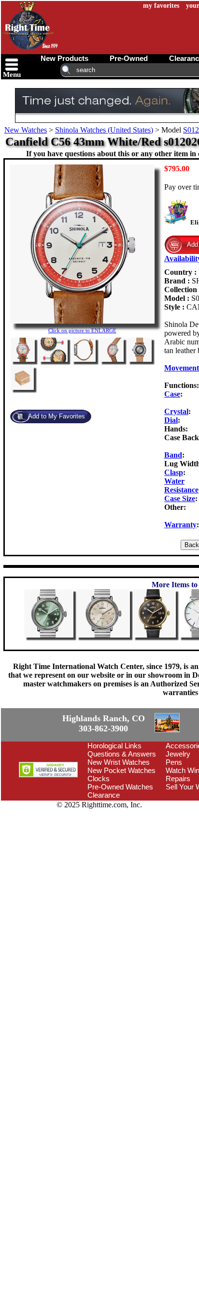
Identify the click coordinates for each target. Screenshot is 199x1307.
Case (172, 394)
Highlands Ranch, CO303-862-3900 (36, 751)
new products (64, 58)
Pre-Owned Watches (120, 842)
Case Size (179, 498)
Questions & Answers (121, 809)
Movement (181, 368)
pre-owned (129, 58)
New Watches (25, 130)
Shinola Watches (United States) (104, 130)
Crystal (176, 411)
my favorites (161, 5)
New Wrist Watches (118, 817)
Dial (171, 420)
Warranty (180, 524)
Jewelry (178, 809)
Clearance (103, 850)
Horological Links (114, 801)
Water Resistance (181, 485)
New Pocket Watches (121, 825)
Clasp (173, 472)
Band (173, 455)
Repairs (178, 834)
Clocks (98, 834)
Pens (174, 817)
